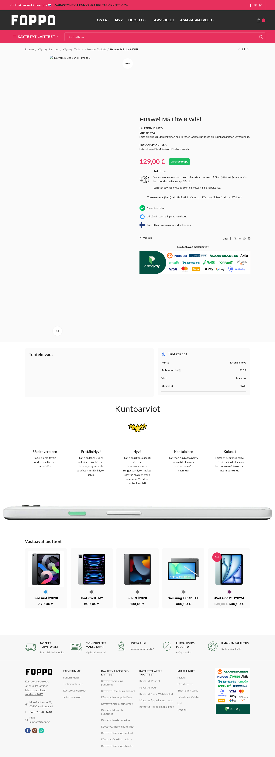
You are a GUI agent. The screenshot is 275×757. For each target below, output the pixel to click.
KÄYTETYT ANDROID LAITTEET (115, 672)
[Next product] (248, 49)
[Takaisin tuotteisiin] (243, 49)
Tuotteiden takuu (187, 690)
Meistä (181, 677)
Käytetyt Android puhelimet (117, 726)
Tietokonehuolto (73, 683)
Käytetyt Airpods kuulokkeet (156, 706)
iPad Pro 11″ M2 (92, 598)
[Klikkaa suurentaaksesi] (57, 331)
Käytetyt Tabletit (73, 49)
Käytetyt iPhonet (149, 680)
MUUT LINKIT (186, 671)
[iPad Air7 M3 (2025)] (229, 569)
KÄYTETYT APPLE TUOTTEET (150, 672)
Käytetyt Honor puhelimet (116, 697)
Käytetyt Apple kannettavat (156, 700)
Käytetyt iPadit (148, 687)
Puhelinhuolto (71, 677)
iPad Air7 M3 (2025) (229, 598)
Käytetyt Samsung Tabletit (117, 733)
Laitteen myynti (72, 696)
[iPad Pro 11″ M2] (92, 569)
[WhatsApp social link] (260, 5)
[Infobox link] (194, 179)
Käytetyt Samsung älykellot (117, 746)
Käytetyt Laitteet (48, 49)
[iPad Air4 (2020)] (46, 569)
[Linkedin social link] (240, 238)
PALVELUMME (72, 671)
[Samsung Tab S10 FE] (183, 569)
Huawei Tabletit (96, 49)
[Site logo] (33, 20)
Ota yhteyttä (185, 683)
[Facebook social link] (250, 5)
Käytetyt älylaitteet (74, 690)
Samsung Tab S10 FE (183, 598)
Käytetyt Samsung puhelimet (112, 682)
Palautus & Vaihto (188, 696)
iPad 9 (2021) (137, 598)
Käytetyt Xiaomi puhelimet (117, 703)
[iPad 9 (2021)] (137, 569)
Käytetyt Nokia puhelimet (116, 720)
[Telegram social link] (249, 238)
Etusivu (29, 49)
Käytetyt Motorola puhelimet (112, 711)
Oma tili (182, 709)
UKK (180, 703)
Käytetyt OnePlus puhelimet (118, 690)
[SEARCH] (261, 36)
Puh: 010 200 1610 (40, 712)
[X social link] (235, 238)
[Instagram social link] (255, 5)
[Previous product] (239, 49)
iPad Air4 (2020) (46, 598)
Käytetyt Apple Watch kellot (156, 693)
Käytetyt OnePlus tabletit (116, 739)
